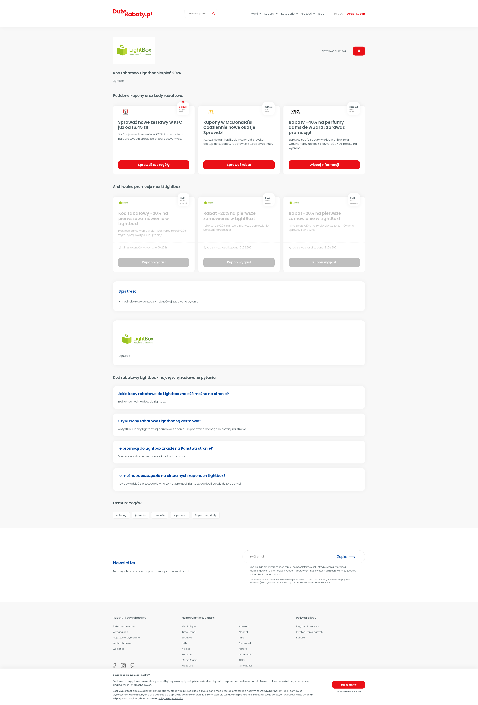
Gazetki (308, 14)
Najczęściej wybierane (126, 637)
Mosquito (187, 665)
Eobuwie (187, 637)
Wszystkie (118, 648)
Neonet (243, 632)
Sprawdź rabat (239, 164)
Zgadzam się (349, 684)
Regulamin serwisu (307, 626)
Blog (321, 14)
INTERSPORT (246, 654)
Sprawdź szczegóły (154, 164)
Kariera (300, 637)
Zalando (187, 654)
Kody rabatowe (122, 643)
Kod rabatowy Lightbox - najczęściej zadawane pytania (160, 301)
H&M (184, 643)
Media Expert (189, 626)
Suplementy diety (205, 515)
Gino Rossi (245, 665)
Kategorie (290, 14)
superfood (179, 515)
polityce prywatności (170, 698)
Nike (241, 637)
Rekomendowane (124, 626)
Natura (243, 648)
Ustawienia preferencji (349, 690)
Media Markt (189, 660)
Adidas (186, 648)
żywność (159, 515)
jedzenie (140, 515)
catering (121, 515)
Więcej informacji (324, 164)
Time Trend (188, 632)
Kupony (271, 14)
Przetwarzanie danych (309, 632)
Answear (244, 626)
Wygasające (120, 632)
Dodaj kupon (356, 14)
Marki (256, 14)
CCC (242, 660)
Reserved (245, 643)
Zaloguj (339, 14)
